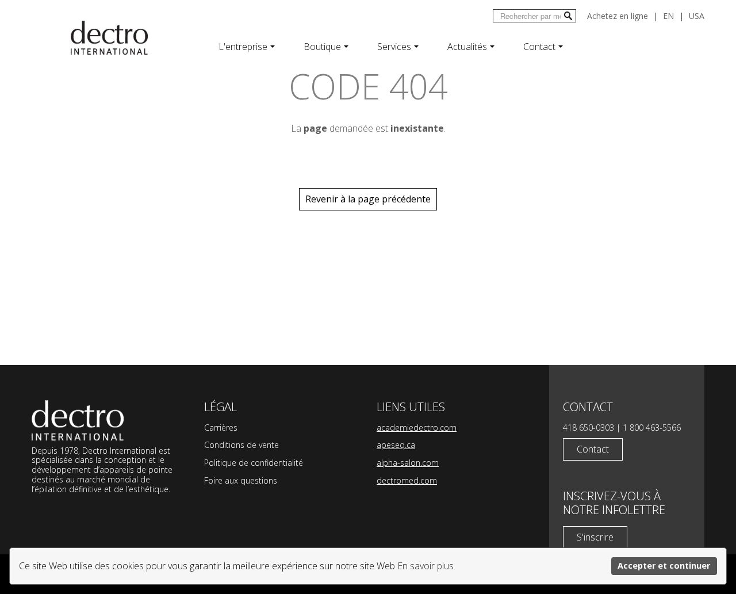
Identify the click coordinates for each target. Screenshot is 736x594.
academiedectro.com (417, 427)
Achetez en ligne (617, 15)
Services (394, 46)
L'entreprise (242, 46)
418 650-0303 (588, 427)
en (668, 15)
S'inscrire (595, 537)
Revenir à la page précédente (368, 199)
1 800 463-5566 (652, 427)
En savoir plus (425, 565)
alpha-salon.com (408, 462)
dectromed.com (407, 480)
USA (696, 15)
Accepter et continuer (664, 565)
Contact (539, 46)
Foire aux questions (240, 480)
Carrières (220, 427)
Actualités (467, 46)
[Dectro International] (109, 38)
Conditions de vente (241, 444)
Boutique (322, 46)
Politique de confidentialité (253, 462)
